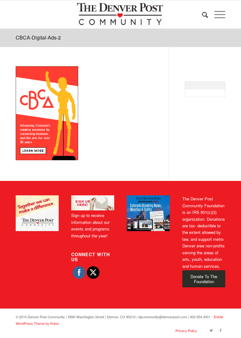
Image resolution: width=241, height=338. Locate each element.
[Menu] (216, 14)
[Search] (202, 14)
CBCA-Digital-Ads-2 (38, 37)
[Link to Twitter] (211, 330)
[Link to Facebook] (220, 330)
